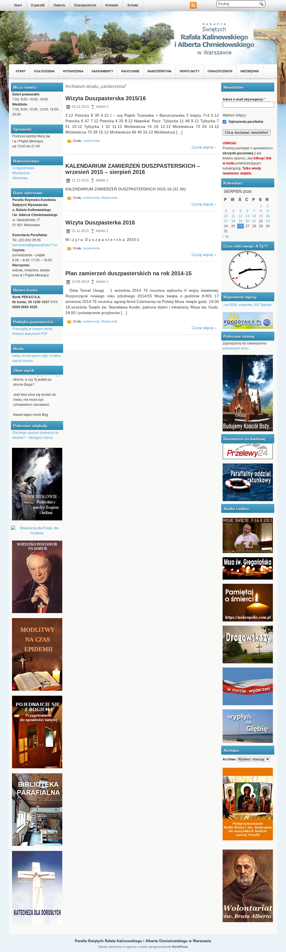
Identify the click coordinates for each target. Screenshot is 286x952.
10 (226, 216)
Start (18, 5)
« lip (226, 236)
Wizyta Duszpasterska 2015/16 (105, 98)
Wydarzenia (73, 71)
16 (268, 216)
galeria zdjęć (40, 355)
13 (247, 216)
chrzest (26, 355)
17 (226, 221)
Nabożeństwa (159, 71)
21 (254, 221)
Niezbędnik (249, 71)
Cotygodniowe (23, 167)
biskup (16, 355)
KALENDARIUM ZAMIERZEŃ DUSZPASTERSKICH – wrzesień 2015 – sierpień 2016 (132, 169)
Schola (132, 5)
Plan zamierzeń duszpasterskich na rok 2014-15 (128, 273)
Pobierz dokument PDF (29, 333)
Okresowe (20, 177)
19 (240, 221)
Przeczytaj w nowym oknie (32, 328)
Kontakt (112, 5)
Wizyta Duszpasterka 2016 (100, 222)
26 (240, 226)
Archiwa (229, 759)
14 (254, 216)
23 (268, 221)
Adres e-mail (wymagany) (244, 99)
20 (247, 221)
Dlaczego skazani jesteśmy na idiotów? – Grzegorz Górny (35, 435)
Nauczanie (130, 71)
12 (240, 216)
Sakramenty (102, 71)
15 (261, 216)
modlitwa (55, 355)
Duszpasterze (85, 5)
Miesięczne (21, 172)
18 (233, 221)
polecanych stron (236, 348)
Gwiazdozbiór (220, 71)
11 (233, 216)
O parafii (37, 5)
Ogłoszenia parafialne (245, 121)
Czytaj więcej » (204, 147)
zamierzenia (91, 140)
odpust (16, 360)
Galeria (59, 5)
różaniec (27, 360)
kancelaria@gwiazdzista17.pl (34, 244)
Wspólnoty (189, 71)
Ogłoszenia (44, 71)
